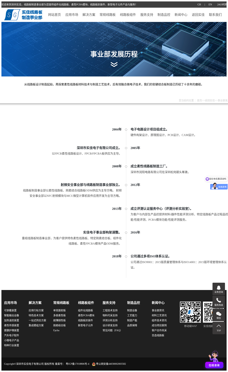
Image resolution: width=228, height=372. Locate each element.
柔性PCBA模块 (86, 315)
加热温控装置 (11, 320)
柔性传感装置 (11, 325)
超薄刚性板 (59, 320)
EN (210, 4)
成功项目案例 (159, 325)
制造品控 (163, 15)
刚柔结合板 (59, 325)
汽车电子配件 (11, 335)
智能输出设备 (11, 315)
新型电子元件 (85, 325)
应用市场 (71, 15)
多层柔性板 (59, 315)
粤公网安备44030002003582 (111, 364)
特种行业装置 (11, 345)
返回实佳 (198, 15)
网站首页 (54, 15)
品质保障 (132, 325)
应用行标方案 (36, 310)
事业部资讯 (158, 310)
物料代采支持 (110, 315)
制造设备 (132, 310)
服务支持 (146, 15)
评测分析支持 (110, 320)
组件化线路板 (85, 310)
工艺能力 (132, 315)
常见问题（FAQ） (112, 330)
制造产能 (132, 320)
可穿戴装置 (10, 310)
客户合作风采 (159, 330)
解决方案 (88, 15)
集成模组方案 (36, 325)
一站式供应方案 (37, 320)
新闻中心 (181, 15)
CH (199, 4)
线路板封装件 (85, 320)
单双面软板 (59, 310)
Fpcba (56, 330)
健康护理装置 (11, 330)
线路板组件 (128, 15)
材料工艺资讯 (159, 315)
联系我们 (215, 15)
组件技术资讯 (159, 320)
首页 (199, 100)
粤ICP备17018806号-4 (77, 364)
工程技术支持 (110, 310)
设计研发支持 (110, 325)
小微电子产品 (11, 340)
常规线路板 (108, 15)
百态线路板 (158, 335)
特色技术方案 (36, 315)
